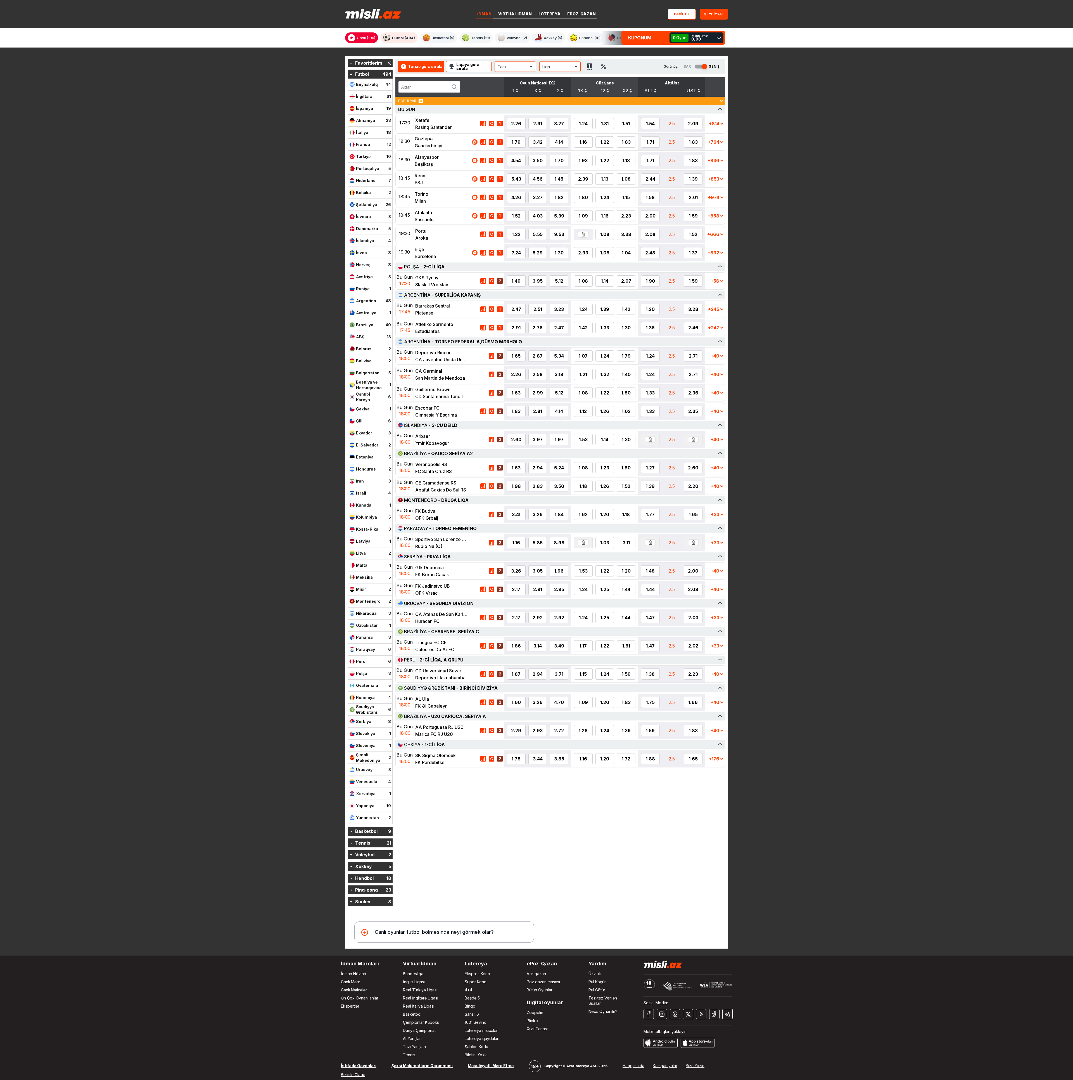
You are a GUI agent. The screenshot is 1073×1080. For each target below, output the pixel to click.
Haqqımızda (633, 1065)
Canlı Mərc (350, 981)
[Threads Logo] (675, 1014)
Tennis (409, 1054)
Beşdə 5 (472, 998)
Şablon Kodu (476, 1046)
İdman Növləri (353, 973)
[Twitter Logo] (688, 1014)
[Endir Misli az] (661, 1042)
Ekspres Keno (477, 973)
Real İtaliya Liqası (418, 1006)
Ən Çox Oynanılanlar (359, 998)
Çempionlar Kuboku (421, 1022)
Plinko (532, 1020)
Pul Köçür (597, 981)
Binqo (470, 1006)
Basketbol (412, 1014)
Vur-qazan (536, 973)
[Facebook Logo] (649, 1014)
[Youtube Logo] (701, 1014)
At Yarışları (412, 1038)
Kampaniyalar (665, 1065)
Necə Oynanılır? (602, 1011)
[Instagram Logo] (662, 1014)
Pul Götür (596, 989)
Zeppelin (535, 1012)
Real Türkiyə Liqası (420, 989)
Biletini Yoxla (476, 1054)
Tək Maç (589, 66)
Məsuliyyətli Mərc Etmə (491, 1065)
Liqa (546, 66)
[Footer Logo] (663, 964)
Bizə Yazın (695, 1065)
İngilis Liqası (414, 981)
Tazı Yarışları (414, 1046)
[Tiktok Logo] (714, 1014)
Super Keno (475, 981)
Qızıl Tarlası (537, 1028)
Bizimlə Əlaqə (353, 1074)
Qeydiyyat (714, 14)
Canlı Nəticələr (354, 989)
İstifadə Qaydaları (358, 1065)
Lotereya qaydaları (482, 1038)
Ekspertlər (350, 1006)
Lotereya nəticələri (481, 1030)
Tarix (502, 66)
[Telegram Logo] (727, 1014)
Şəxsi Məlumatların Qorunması (422, 1065)
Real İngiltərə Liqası (420, 998)
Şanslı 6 (472, 1014)
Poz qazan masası (543, 981)
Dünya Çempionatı (419, 1030)
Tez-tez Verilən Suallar (602, 1001)
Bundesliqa (413, 973)
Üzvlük (594, 973)
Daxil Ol (682, 14)
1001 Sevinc (475, 1022)
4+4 (468, 989)
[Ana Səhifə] (373, 14)
